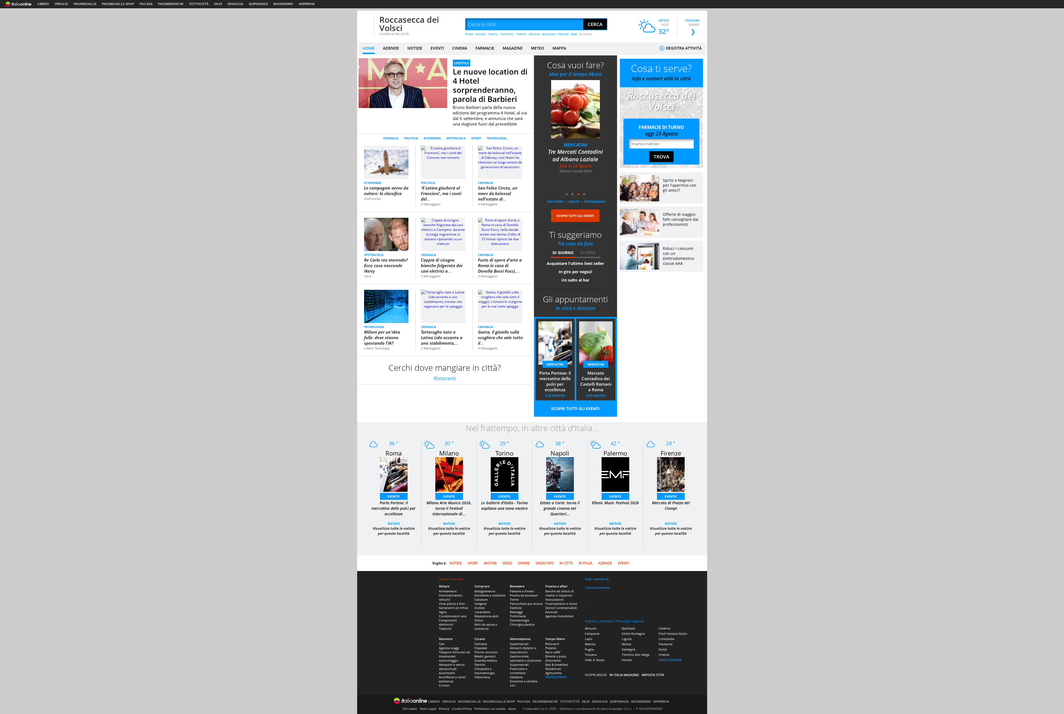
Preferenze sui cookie (490, 708)
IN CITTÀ (566, 563)
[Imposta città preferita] (365, 24)
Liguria (626, 639)
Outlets (479, 608)
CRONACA (390, 138)
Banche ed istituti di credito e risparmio (559, 593)
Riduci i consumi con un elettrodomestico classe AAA (678, 256)
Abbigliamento (484, 591)
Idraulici (444, 599)
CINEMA (459, 48)
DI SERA (587, 252)
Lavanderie (482, 612)
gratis (574, 201)
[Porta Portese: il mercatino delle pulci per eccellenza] (394, 474)
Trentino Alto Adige (635, 654)
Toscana (591, 654)
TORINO (521, 34)
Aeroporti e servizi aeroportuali (452, 666)
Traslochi (445, 628)
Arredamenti (448, 591)
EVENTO (394, 496)
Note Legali (428, 708)
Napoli (560, 453)
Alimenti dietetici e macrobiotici (523, 650)
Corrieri (444, 685)
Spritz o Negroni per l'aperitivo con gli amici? (679, 185)
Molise (626, 644)
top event (555, 201)
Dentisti (479, 664)
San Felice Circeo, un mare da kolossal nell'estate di (497, 193)
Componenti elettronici (448, 622)
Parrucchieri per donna (526, 604)
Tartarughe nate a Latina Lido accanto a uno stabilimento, (441, 337)
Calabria (664, 628)
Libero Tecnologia (377, 348)
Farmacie (480, 644)
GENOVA (534, 34)
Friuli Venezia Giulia (673, 633)
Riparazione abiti (486, 616)
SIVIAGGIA (235, 4)
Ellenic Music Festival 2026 (615, 502)
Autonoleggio (448, 660)
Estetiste (516, 608)
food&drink (594, 201)
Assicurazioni (554, 599)
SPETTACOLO (456, 138)
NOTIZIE (414, 48)
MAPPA (559, 48)
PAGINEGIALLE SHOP (118, 4)
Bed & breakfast (556, 664)
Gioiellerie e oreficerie (489, 595)
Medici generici (485, 656)
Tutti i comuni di (597, 579)
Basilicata (628, 628)
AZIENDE (391, 48)
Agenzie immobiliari (559, 616)
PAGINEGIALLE (85, 4)
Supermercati (519, 644)
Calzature (481, 599)
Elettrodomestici (450, 595)
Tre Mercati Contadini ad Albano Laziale (575, 155)
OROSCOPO (545, 563)
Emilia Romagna (633, 633)
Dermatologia (519, 620)
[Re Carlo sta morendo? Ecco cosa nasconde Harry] (386, 234)
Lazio (588, 639)
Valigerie (480, 604)
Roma (393, 453)
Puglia (589, 649)
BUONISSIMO (283, 4)
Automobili (447, 673)
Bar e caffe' (553, 652)
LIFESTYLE (461, 63)
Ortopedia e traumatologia (484, 671)
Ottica (478, 620)
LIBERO (43, 4)
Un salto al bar (575, 280)
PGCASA (146, 4)
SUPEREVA (307, 4)
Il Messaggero (430, 204)
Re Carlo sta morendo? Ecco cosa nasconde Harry (386, 265)
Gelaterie (516, 677)
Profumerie (518, 616)
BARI (574, 34)
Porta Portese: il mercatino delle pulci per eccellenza (555, 381)
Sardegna (628, 649)
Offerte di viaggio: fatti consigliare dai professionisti (681, 219)
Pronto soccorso (486, 652)
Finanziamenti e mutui (561, 604)
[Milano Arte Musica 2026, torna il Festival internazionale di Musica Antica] (449, 474)
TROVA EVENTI (555, 677)
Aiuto (512, 708)
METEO (537, 48)
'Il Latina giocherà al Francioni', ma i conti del (441, 193)
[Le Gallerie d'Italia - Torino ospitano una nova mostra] (504, 474)
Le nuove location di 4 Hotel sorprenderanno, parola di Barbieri (490, 85)
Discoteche (553, 660)
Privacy (444, 708)
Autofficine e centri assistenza (452, 679)
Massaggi (516, 612)
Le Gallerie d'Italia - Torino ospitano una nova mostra (504, 505)
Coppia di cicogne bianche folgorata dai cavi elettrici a (441, 265)
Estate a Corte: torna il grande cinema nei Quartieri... (560, 508)
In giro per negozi (575, 271)
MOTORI (490, 563)
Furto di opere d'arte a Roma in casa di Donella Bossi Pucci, (500, 265)
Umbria (664, 654)
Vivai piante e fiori (452, 604)
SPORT (476, 138)
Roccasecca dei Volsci (409, 24)
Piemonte (665, 644)
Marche (590, 644)
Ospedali (480, 648)
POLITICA (411, 138)
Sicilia (663, 649)
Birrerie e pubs (555, 656)
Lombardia (666, 639)
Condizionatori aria (452, 616)
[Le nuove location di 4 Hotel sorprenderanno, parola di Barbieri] (403, 83)
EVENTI (437, 48)
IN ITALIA (585, 34)
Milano (449, 453)
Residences (553, 669)
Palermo (615, 453)
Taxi (442, 644)
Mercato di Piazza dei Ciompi (671, 505)
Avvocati (551, 612)
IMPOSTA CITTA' (653, 675)
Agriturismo (553, 673)
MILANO (480, 34)
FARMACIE (484, 48)
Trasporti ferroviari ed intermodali (454, 654)
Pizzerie (550, 648)
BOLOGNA (549, 34)
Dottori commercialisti (561, 608)
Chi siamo (410, 708)
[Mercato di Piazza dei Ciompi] (671, 474)
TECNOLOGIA (497, 138)
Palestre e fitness (522, 591)
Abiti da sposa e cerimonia (485, 626)
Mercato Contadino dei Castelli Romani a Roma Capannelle (596, 381)
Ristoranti (445, 378)
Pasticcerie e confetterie (518, 671)
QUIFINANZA (258, 4)
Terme (514, 599)
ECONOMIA (432, 138)
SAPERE (524, 563)
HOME (369, 48)
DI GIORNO (563, 252)
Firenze (671, 453)
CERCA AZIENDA (670, 660)
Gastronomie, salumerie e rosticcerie (525, 658)
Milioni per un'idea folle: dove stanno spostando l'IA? (382, 337)
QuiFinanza (372, 198)
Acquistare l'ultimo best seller (575, 263)
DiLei (367, 276)
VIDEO (507, 563)
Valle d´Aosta (594, 660)
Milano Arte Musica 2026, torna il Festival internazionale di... (449, 508)
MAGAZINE (513, 48)
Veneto (627, 660)
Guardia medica (485, 660)
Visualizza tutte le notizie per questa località (394, 531)
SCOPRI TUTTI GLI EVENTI (575, 216)
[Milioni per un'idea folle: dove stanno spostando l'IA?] (386, 306)
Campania (592, 633)
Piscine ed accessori (524, 595)
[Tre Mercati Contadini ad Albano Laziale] (575, 109)
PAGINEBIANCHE (170, 4)
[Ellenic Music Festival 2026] (615, 474)
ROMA (469, 34)
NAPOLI (493, 34)
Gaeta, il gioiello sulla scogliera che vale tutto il (500, 337)
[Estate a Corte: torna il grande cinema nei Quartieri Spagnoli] (560, 474)
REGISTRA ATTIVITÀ (683, 48)
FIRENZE (563, 34)
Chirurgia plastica (522, 624)
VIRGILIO (61, 4)
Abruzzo (591, 628)
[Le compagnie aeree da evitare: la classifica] (386, 160)
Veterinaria (482, 677)
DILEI (218, 4)
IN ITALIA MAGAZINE (624, 675)
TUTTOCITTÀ (199, 4)
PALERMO (507, 34)
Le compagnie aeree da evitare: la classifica (386, 190)
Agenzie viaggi (449, 648)
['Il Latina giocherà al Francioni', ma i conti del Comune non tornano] (443, 152)
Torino (504, 453)
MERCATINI (575, 145)
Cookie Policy (462, 708)
